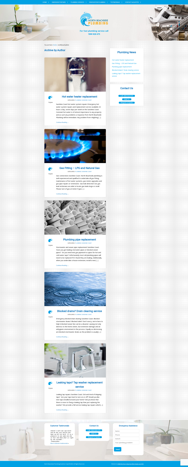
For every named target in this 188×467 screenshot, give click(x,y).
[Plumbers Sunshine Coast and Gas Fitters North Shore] (94, 27)
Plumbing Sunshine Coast (83, 100)
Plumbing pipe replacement (79, 239)
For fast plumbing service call (94, 32)
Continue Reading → (62, 122)
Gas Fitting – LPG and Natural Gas (80, 168)
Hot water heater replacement (79, 96)
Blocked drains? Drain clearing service (79, 311)
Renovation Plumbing (97, 2)
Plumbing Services (77, 2)
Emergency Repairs (59, 2)
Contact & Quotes (132, 2)
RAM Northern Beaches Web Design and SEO (131, 464)
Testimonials (115, 2)
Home (45, 2)
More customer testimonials (59, 443)
